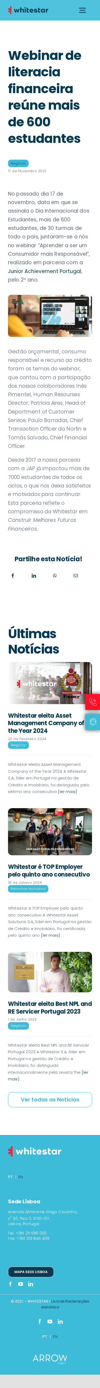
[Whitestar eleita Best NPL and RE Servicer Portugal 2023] (50, 972)
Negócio (18, 163)
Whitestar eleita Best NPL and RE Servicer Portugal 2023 (50, 1008)
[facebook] (10, 1284)
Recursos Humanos (28, 888)
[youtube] (20, 1284)
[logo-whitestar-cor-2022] (28, 7)
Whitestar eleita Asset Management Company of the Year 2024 (46, 723)
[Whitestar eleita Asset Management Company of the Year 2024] (50, 683)
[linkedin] (30, 1284)
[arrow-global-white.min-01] (50, 1357)
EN (20, 1177)
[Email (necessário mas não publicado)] (76, 575)
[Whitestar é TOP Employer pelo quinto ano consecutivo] (50, 831)
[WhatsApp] (54, 575)
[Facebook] (13, 575)
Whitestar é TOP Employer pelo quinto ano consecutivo (49, 871)
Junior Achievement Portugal (44, 271)
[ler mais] (67, 791)
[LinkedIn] (34, 575)
